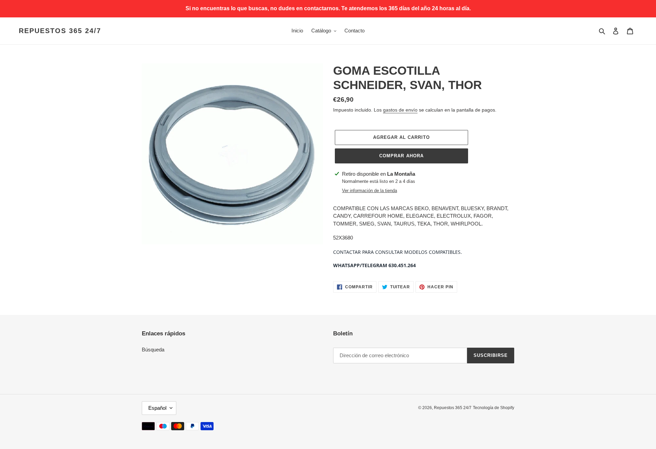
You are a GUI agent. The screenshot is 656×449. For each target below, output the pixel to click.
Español (157, 408)
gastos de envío (400, 110)
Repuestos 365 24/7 (60, 30)
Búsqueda (153, 349)
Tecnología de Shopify (493, 407)
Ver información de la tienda (369, 190)
